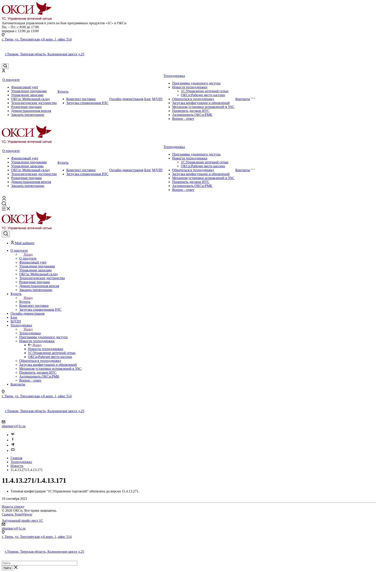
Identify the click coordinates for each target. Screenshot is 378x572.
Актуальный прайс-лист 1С (22, 520)
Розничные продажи (26, 107)
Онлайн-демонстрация (126, 99)
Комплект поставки (81, 99)
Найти (7, 568)
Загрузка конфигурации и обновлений (201, 103)
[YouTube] (12, 450)
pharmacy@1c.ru (14, 426)
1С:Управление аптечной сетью (204, 91)
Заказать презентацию (27, 115)
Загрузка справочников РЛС (87, 103)
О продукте (11, 80)
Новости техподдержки (189, 87)
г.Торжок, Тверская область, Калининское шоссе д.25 (44, 54)
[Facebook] (12, 440)
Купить (63, 91)
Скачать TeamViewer (17, 514)
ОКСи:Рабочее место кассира (203, 95)
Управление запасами (27, 95)
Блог (147, 99)
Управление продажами (29, 91)
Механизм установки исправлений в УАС (203, 107)
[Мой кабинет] (3, 71)
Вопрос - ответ (183, 118)
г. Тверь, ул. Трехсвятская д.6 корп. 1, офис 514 (37, 39)
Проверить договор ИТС (190, 111)
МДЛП (157, 99)
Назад (28, 254)
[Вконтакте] (12, 435)
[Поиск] (5, 66)
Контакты (242, 99)
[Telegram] (12, 445)
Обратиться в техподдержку (193, 99)
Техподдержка (174, 76)
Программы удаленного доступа (196, 83)
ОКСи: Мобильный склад (30, 99)
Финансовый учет (24, 87)
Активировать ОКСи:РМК (192, 115)
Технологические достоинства (34, 103)
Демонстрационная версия (31, 111)
